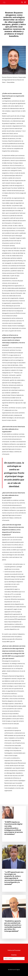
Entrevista (8, 808)
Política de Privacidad (14, 950)
